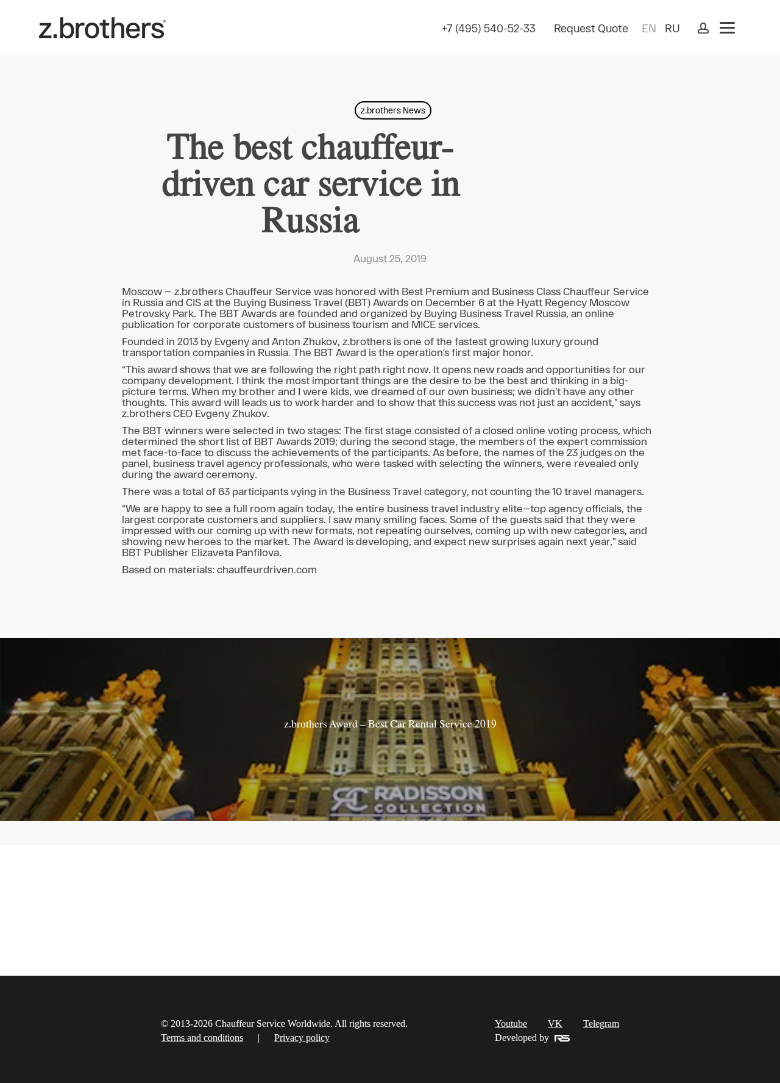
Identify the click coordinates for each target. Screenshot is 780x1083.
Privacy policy (302, 1037)
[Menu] (727, 27)
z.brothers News (393, 110)
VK (555, 1023)
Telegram (601, 1023)
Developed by (522, 1037)
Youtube (511, 1023)
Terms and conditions (202, 1037)
